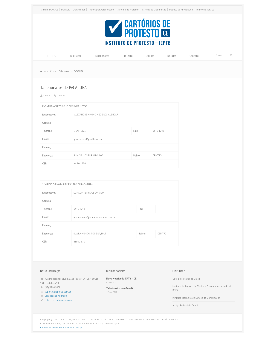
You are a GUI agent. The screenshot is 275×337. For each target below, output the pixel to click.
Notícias (171, 56)
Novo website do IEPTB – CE (121, 278)
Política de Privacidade (181, 9)
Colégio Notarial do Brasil (186, 278)
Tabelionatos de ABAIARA (120, 288)
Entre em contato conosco (59, 300)
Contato (194, 56)
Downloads (79, 9)
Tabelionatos (102, 56)
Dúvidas (150, 56)
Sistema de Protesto (128, 9)
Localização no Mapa (56, 295)
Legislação (76, 56)
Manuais (65, 9)
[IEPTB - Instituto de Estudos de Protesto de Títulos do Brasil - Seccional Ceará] (137, 44)
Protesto (128, 56)
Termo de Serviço (205, 9)
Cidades (61, 95)
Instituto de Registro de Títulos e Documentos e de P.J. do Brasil (202, 288)
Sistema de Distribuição (154, 9)
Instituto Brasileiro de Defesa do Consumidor (196, 297)
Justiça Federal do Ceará (185, 305)
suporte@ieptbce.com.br (58, 291)
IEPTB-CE (52, 56)
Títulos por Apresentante (101, 9)
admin (46, 95)
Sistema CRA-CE (49, 9)
